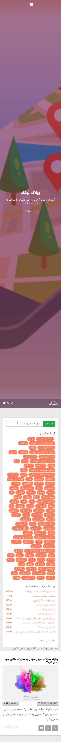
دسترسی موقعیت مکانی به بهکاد (40, 591)
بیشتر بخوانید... (11, 726)
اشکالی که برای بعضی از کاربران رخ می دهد (34, 632)
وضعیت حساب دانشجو (44, 596)
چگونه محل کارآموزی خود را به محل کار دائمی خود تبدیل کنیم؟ (31, 661)
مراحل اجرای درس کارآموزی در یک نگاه (36, 618)
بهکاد (36, 211)
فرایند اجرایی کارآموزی (44, 605)
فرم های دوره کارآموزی (44, 600)
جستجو (49, 423)
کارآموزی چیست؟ (46, 627)
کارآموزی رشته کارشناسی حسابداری (38, 623)
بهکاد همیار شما (48, 609)
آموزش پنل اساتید (46, 614)
